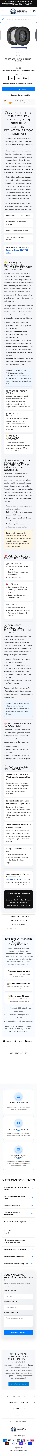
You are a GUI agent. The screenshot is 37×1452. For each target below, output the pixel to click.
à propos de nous (18, 1421)
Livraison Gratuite (18, 920)
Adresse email (10, 1301)
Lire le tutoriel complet (18, 1384)
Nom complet (10, 1291)
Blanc (25, 78)
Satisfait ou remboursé (18, 916)
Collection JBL (22, 900)
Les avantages (18, 1408)
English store (18, 1447)
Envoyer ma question (18, 1332)
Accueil (18, 56)
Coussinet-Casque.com (18, 1402)
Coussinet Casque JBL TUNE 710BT (17, 251)
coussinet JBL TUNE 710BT (16, 879)
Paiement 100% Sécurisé (18, 929)
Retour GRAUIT (18, 924)
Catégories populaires (18, 1396)
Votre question (11, 1312)
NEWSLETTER (18, 1415)
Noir (11, 78)
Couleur (18, 74)
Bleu (18, 78)
